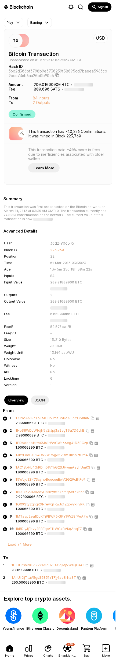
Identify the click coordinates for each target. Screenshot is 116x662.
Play (9, 22)
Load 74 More (20, 544)
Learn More (44, 168)
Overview (16, 400)
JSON (40, 400)
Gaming (36, 22)
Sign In (103, 7)
